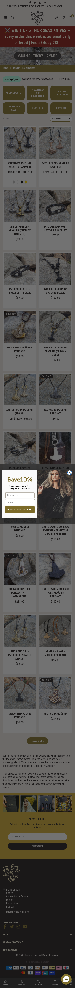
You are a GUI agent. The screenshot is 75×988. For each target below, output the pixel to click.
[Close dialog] (70, 473)
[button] (66, 979)
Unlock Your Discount (20, 509)
